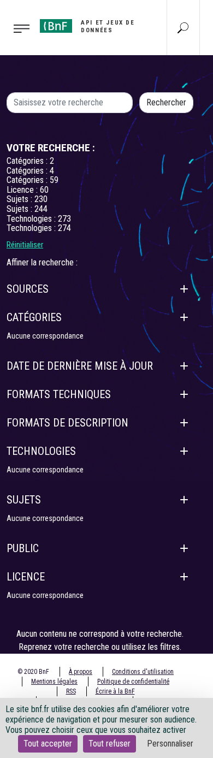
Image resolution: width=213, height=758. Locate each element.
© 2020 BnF (33, 672)
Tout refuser (109, 743)
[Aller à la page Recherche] (182, 27)
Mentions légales (54, 681)
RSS (71, 691)
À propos (80, 672)
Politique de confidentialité (133, 681)
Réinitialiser (25, 245)
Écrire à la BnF (115, 691)
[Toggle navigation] (16, 28)
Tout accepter (47, 743)
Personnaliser (170, 743)
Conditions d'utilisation (143, 672)
